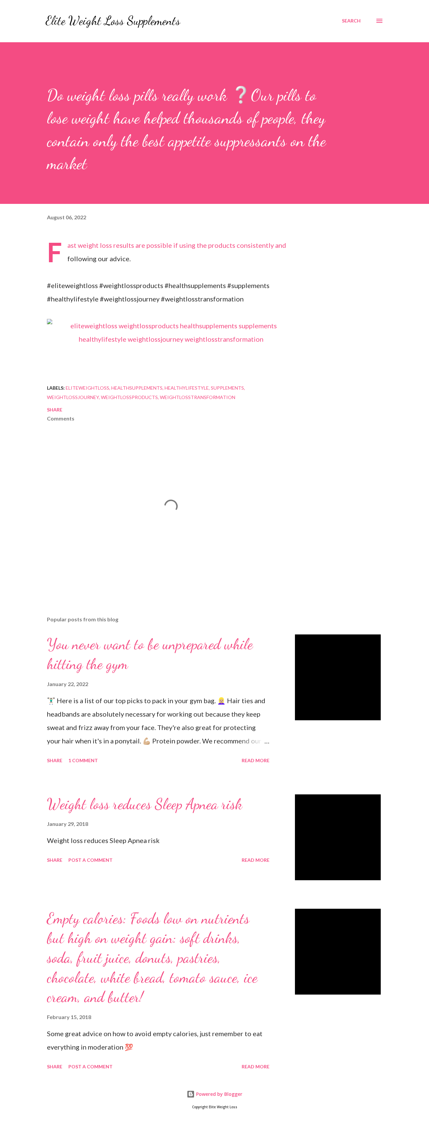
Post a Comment (90, 860)
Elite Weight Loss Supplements (113, 20)
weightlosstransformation (197, 397)
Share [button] (54, 409)
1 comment (83, 760)
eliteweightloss (87, 388)
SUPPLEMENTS (227, 388)
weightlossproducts (129, 397)
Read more (255, 760)
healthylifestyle (187, 388)
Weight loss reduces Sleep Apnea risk (144, 804)
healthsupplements (137, 388)
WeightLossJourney (73, 397)
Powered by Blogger (218, 1094)
